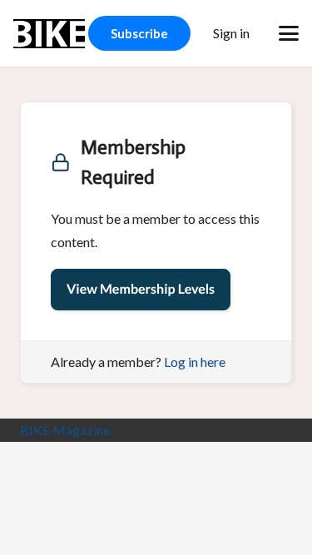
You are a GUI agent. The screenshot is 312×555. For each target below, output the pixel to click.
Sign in (231, 33)
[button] (289, 33)
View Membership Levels (141, 289)
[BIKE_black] (49, 33)
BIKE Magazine (65, 430)
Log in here (194, 361)
